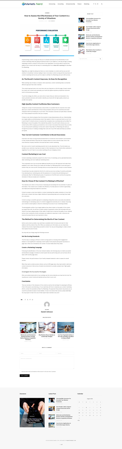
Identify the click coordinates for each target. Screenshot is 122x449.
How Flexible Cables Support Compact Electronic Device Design (93, 28)
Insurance (32, 416)
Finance (79, 4)
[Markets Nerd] (32, 4)
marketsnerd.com (71, 440)
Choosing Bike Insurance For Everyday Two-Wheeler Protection (93, 20)
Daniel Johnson (47, 312)
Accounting (60, 4)
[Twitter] (13, 68)
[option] (32, 412)
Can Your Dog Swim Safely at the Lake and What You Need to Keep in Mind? (66, 336)
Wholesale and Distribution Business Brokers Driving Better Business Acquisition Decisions (28, 337)
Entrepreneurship (70, 4)
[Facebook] (13, 64)
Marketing (86, 4)
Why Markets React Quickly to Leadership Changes (47, 335)
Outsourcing (52, 4)
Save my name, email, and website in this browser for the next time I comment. (39, 371)
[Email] (13, 75)
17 (79, 412)
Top (61, 444)
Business (47, 12)
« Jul (78, 420)
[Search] (101, 3)
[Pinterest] (13, 71)
